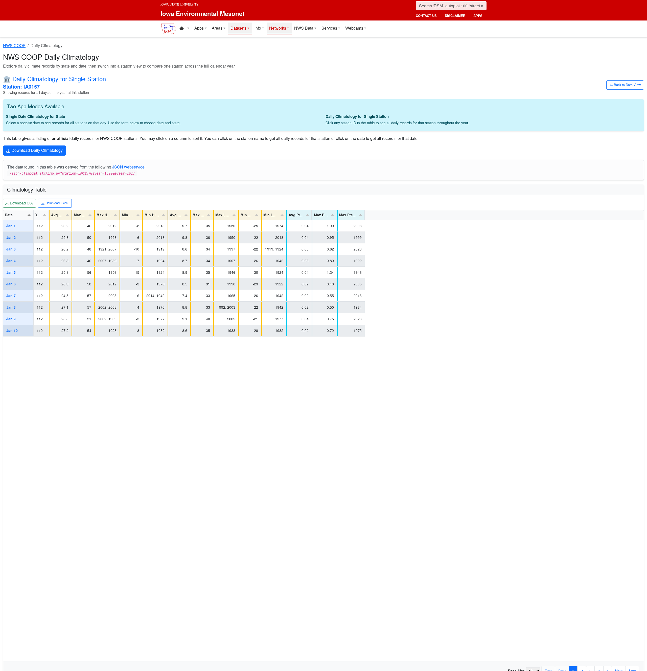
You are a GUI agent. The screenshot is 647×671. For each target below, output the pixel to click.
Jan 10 (12, 330)
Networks (277, 28)
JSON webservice (128, 167)
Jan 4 (11, 260)
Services (329, 28)
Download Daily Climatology (36, 150)
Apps (199, 28)
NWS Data (303, 28)
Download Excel (56, 202)
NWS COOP (14, 45)
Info (258, 28)
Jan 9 (11, 318)
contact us (426, 15)
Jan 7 (11, 295)
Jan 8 (11, 307)
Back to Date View (627, 84)
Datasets (238, 28)
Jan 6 (11, 283)
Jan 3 (11, 248)
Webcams (354, 28)
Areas (217, 28)
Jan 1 (11, 225)
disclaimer (455, 15)
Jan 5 (11, 272)
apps (477, 15)
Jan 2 (11, 237)
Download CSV (21, 202)
